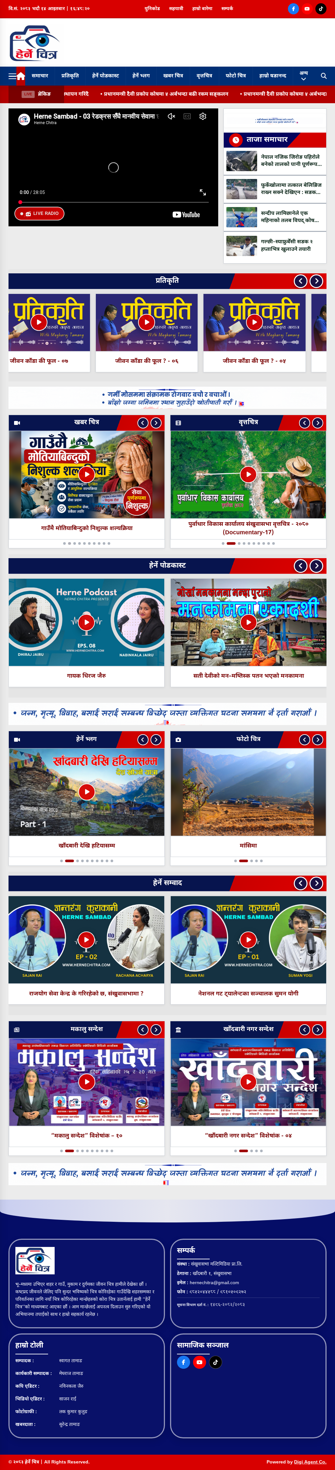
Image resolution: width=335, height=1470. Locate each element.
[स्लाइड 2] (66, 543)
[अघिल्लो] (143, 422)
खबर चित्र (173, 76)
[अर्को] (156, 422)
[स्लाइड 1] (61, 543)
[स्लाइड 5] (87, 543)
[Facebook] (293, 8)
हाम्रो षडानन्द (272, 76)
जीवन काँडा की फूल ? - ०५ (59, 361)
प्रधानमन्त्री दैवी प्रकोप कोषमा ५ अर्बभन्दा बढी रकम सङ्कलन (71, 94)
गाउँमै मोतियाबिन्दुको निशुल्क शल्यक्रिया (86, 528)
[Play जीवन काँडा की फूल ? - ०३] (275, 322)
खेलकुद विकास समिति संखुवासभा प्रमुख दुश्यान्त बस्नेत (242, 994)
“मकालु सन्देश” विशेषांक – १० (86, 1136)
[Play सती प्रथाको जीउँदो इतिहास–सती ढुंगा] (86, 622)
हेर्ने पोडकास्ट (105, 76)
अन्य (304, 73)
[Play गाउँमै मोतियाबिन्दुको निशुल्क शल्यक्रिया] (86, 474)
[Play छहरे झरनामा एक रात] (86, 792)
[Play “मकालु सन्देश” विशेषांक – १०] (86, 1082)
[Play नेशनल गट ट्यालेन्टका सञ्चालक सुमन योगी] (79, 939)
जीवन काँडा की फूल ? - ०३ (275, 361)
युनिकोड (152, 9)
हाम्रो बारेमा (202, 9)
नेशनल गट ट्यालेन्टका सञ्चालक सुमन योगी (80, 994)
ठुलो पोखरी (248, 846)
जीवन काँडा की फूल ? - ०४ (167, 361)
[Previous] (301, 281)
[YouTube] (307, 8)
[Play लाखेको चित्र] (248, 622)
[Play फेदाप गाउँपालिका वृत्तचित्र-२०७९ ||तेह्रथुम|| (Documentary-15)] (248, 474)
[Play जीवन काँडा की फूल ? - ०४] (167, 322)
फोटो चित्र (236, 76)
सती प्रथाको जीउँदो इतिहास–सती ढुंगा (86, 676)
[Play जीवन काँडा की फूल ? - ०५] (59, 322)
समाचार (40, 76)
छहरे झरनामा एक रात (86, 846)
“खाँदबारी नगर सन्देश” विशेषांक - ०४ (248, 1136)
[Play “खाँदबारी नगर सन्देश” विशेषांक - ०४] (248, 1082)
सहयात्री (176, 9)
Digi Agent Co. (310, 1462)
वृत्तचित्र (204, 76)
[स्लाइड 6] (92, 543)
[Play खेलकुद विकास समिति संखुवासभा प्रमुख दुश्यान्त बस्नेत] (242, 939)
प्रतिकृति (70, 76)
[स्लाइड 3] (74, 543)
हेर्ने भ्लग (141, 76)
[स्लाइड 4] (82, 543)
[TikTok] (320, 8)
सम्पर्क (227, 9)
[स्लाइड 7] (97, 543)
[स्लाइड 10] (112, 543)
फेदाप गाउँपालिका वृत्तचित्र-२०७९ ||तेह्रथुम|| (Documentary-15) (248, 529)
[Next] (316, 281)
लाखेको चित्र (248, 676)
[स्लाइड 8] (102, 543)
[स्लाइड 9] (107, 543)
